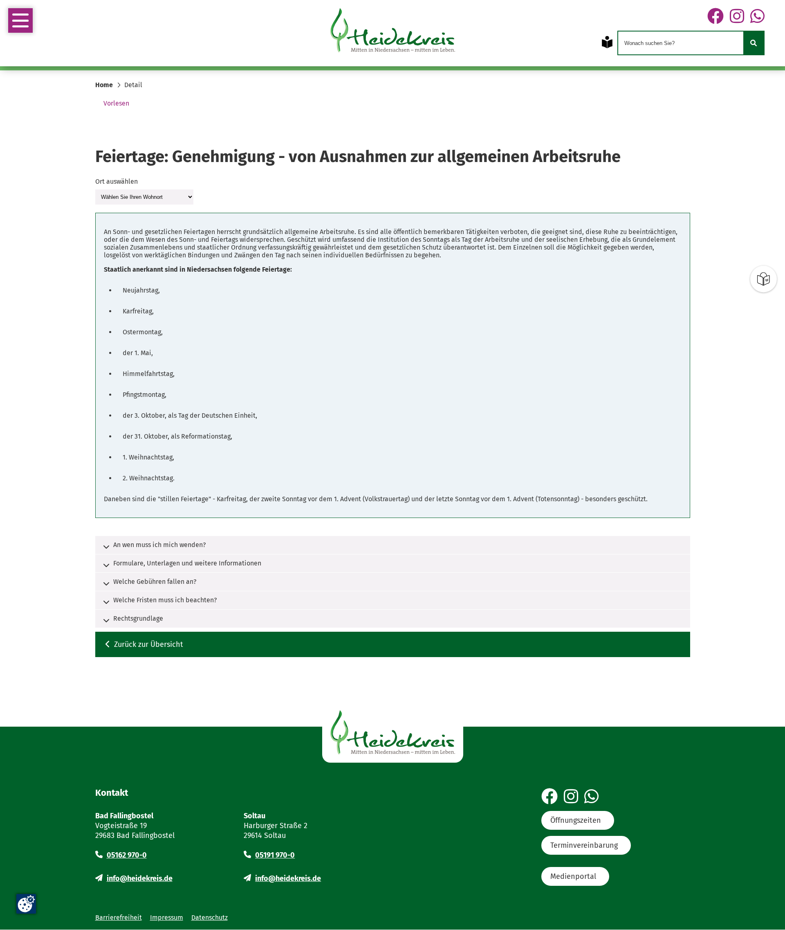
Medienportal (573, 876)
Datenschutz (209, 917)
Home (104, 85)
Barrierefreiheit (118, 917)
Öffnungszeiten (575, 820)
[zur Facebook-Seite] (715, 17)
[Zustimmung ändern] (26, 904)
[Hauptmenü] (20, 20)
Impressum (166, 917)
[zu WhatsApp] (757, 17)
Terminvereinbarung (584, 845)
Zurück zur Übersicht (148, 644)
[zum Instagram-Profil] (737, 17)
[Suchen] (753, 43)
